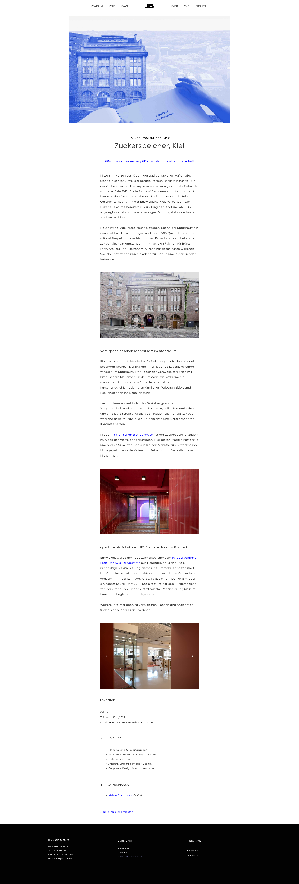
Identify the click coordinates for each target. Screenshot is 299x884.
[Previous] (106, 656)
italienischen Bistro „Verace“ (133, 434)
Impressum (192, 849)
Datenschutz (193, 855)
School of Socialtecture (130, 856)
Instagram (123, 848)
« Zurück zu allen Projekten (116, 811)
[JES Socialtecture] (149, 6)
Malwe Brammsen (120, 795)
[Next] (192, 656)
